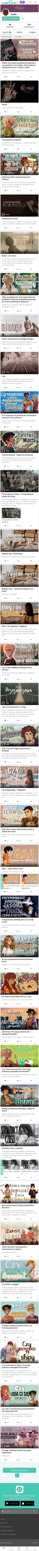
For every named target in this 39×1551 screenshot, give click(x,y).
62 (20, 466)
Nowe (3, 1549)
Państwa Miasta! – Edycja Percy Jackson (17, 455)
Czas (4, 376)
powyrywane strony (10, 218)
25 (20, 969)
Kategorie (19, 1549)
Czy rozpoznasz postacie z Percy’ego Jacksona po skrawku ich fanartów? (16, 1070)
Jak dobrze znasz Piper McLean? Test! (16, 996)
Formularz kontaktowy (8, 1534)
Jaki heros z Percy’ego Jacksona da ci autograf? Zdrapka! (16, 1033)
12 (20, 77)
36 (20, 311)
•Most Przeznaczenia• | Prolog (14, 707)
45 (20, 841)
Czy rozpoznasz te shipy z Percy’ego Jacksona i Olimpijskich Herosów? (16, 1366)
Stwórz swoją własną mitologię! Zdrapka (17, 339)
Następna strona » (19, 1470)
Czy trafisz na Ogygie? (10, 1284)
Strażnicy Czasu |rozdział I (12, 1148)
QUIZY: (6, 32)
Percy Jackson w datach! (11, 140)
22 (20, 191)
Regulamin (4, 1523)
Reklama (8, 1511)
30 (20, 762)
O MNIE (32, 32)
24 (20, 1219)
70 (20, 348)
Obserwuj (11, 18)
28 (20, 387)
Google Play (14, 1503)
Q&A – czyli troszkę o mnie (12, 869)
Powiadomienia (27, 1549)
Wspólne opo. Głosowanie (12, 554)
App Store (29, 1503)
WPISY (19, 32)
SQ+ (22, 2)
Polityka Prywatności (7, 1530)
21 (20, 1460)
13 (20, 640)
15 (20, 1298)
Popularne (11, 1549)
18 (20, 269)
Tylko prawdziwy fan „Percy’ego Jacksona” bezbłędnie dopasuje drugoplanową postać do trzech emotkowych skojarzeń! (19, 299)
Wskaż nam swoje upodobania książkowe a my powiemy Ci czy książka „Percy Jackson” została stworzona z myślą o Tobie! (19, 65)
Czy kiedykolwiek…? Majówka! (13, 790)
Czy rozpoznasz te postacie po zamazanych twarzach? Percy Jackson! (19, 416)
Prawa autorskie (6, 1527)
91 (20, 1256)
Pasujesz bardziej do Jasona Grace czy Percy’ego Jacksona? (17, 1326)
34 (20, 1041)
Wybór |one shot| (9, 256)
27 (20, 1120)
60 (20, 427)
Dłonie (4, 104)
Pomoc (2, 1519)
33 (20, 679)
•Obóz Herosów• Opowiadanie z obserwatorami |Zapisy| (14, 1248)
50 (20, 1004)
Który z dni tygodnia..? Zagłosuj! (14, 626)
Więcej (34, 1549)
